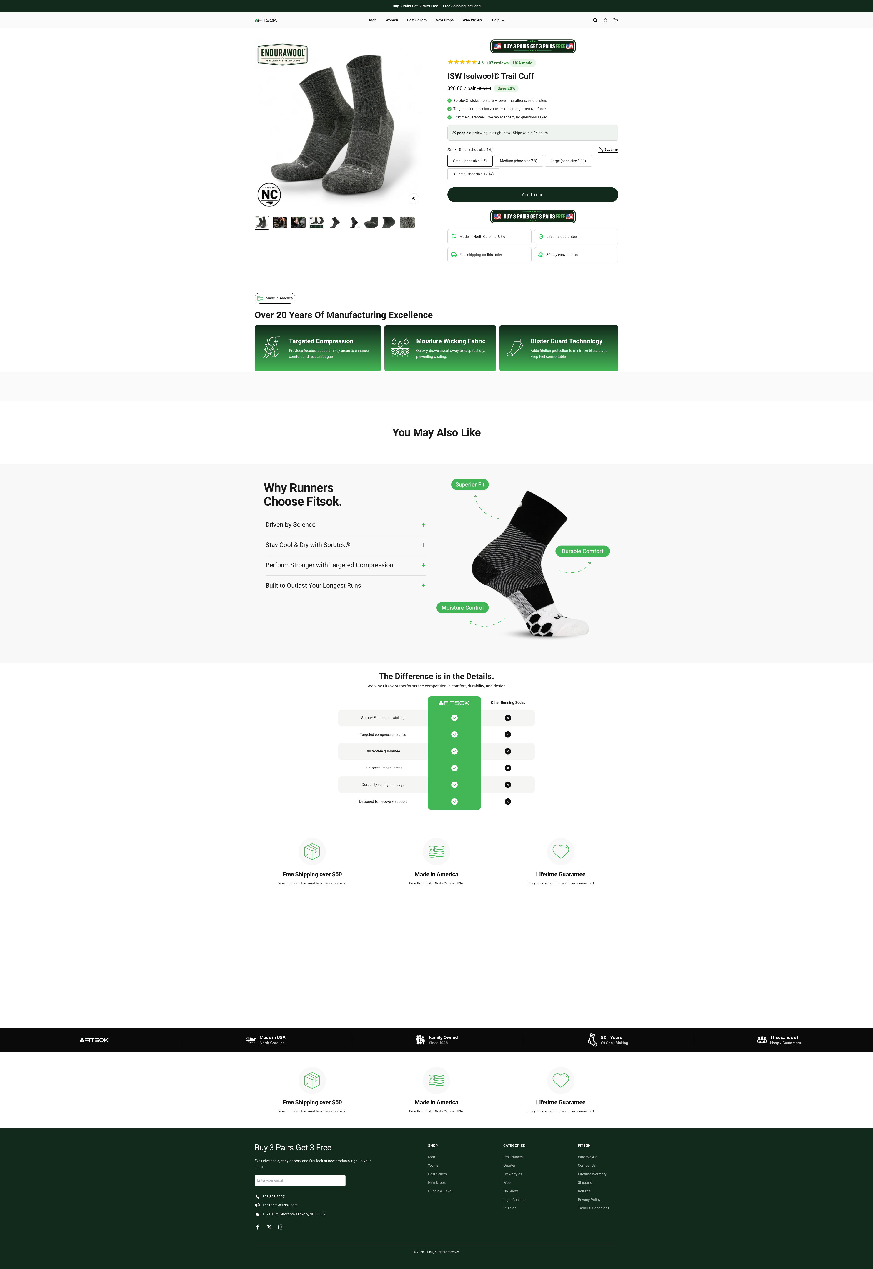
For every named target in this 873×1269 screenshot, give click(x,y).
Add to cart (533, 194)
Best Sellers (417, 20)
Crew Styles (512, 1174)
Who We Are (473, 20)
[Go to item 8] (389, 223)
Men (372, 20)
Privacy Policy (589, 1200)
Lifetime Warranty (592, 1174)
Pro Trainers (513, 1157)
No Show (510, 1191)
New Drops (445, 20)
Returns (584, 1191)
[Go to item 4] (316, 223)
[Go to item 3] (298, 223)
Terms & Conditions (593, 1208)
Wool (507, 1182)
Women (392, 20)
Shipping (585, 1182)
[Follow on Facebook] (258, 1227)
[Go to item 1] (262, 223)
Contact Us (586, 1165)
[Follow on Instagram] (281, 1227)
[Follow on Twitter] (269, 1227)
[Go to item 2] (280, 223)
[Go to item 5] (334, 223)
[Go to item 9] (407, 223)
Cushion (510, 1208)
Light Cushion (514, 1200)
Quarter (509, 1165)
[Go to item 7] (371, 223)
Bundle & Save (439, 1191)
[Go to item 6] (353, 223)
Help (495, 20)
